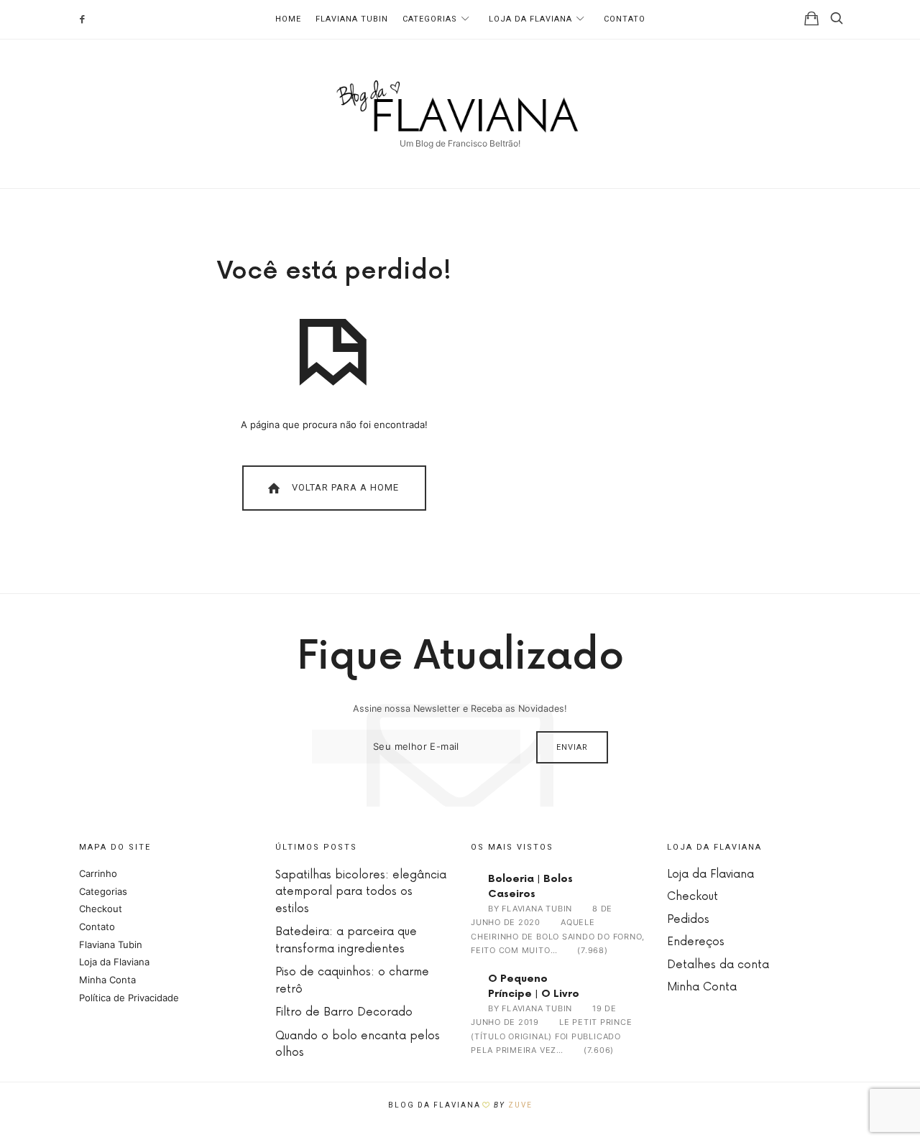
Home (288, 19)
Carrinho (98, 873)
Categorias (429, 19)
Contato (624, 19)
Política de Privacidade (129, 997)
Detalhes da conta (718, 965)
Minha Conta (107, 979)
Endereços (695, 942)
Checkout (100, 908)
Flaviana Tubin (352, 19)
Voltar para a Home (344, 487)
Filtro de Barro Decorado (344, 1012)
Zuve (520, 1105)
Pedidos (688, 920)
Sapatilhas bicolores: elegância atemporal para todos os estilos (360, 892)
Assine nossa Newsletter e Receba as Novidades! (460, 708)
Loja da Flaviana (530, 19)
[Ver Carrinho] (811, 18)
